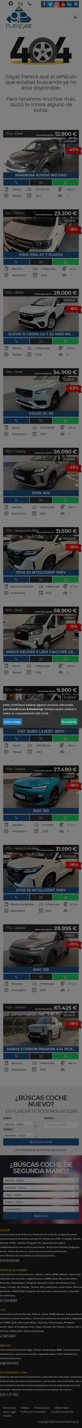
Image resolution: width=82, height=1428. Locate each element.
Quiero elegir (12, 722)
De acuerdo (69, 722)
